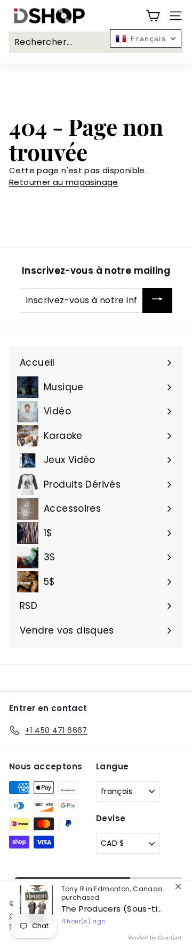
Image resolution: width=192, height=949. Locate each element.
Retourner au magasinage (63, 182)
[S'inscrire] (157, 300)
